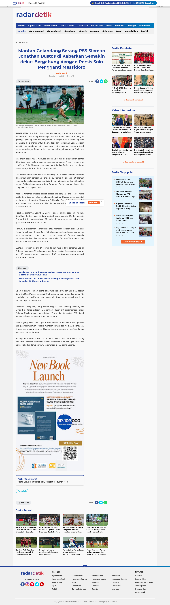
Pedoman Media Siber (144, 582)
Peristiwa (95, 586)
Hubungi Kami (141, 589)
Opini (119, 31)
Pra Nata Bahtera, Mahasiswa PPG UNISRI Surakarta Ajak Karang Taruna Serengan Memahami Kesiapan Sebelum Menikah (126, 194)
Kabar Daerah (67, 25)
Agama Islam (34, 25)
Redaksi (138, 576)
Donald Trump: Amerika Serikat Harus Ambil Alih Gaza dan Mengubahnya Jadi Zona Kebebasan (121, 129)
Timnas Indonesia (79, 589)
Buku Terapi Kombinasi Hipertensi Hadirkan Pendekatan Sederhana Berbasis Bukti (121, 67)
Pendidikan (144, 25)
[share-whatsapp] (106, 81)
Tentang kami (140, 586)
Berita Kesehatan (122, 48)
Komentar (24, 81)
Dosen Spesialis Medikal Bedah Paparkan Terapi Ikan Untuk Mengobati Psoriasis (143, 90)
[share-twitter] (101, 81)
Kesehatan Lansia (99, 579)
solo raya (115, 589)
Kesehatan (82, 25)
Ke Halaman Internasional (132, 162)
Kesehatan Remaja (119, 579)
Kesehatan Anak (58, 579)
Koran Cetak (97, 25)
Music (109, 25)
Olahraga (131, 25)
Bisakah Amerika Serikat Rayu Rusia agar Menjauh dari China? (122, 152)
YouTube (43, 587)
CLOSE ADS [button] (10, 7)
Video (23, 31)
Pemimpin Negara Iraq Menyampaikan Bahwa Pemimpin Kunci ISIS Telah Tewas (143, 152)
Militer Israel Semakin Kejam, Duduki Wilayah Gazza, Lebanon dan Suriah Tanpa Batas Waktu (143, 129)
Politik (145, 31)
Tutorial (95, 589)
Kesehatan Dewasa (79, 579)
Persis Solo (22, 491)
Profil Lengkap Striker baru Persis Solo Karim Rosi (43, 482)
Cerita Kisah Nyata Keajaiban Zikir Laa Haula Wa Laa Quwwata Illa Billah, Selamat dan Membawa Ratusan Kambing (125, 218)
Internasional (50, 25)
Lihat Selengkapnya (132, 241)
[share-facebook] (97, 81)
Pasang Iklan (140, 579)
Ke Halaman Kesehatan (132, 100)
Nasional (119, 25)
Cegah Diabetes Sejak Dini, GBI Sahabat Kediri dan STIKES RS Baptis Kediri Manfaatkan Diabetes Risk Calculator (124, 3)
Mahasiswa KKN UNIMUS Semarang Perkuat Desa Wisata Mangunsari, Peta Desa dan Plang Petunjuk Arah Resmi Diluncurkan (126, 182)
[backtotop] (85, 567)
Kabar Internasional (124, 110)
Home (21, 3)
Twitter (38, 587)
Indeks (21, 25)
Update (94, 203)
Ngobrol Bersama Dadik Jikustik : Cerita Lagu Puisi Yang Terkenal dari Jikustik (126, 206)
